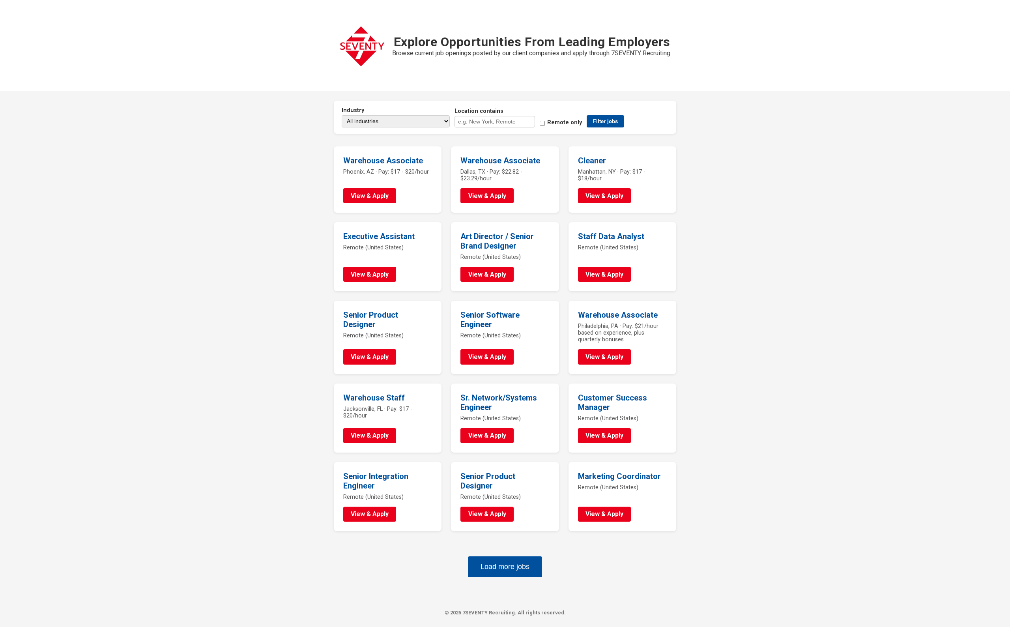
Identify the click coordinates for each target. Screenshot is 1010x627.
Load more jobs (505, 567)
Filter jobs (605, 121)
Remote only (564, 122)
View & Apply (370, 196)
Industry (353, 110)
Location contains (478, 111)
